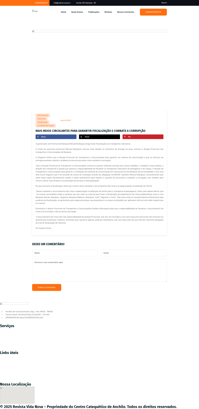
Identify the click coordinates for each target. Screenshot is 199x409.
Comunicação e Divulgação (14, 344)
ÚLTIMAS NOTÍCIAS (45, 126)
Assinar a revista (9, 356)
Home (63, 12)
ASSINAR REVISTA (153, 12)
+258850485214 (41, 3)
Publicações (93, 12)
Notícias (108, 12)
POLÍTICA (41, 119)
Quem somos (8, 366)
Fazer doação (8, 361)
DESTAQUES (42, 115)
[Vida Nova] (35, 11)
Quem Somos (77, 12)
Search (164, 3)
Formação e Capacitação (13, 349)
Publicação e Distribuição (13, 339)
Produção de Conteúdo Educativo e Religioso (22, 329)
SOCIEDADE (42, 122)
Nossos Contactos (125, 12)
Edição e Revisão (9, 334)
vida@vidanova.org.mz (62, 3)
